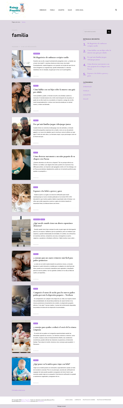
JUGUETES (61, 10)
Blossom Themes (25, 401)
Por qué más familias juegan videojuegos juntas (52, 124)
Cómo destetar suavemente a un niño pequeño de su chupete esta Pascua (98, 66)
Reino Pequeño (26, 400)
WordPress (41, 401)
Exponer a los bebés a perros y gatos (47, 191)
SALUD (70, 10)
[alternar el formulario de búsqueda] (116, 10)
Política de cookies (89, 399)
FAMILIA (52, 10)
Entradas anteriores (18, 390)
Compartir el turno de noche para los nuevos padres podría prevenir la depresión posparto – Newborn (54, 293)
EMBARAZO (43, 10)
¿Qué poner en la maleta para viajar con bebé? (51, 364)
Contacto (78, 399)
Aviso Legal (79, 10)
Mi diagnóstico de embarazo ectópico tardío (51, 57)
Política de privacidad (104, 399)
